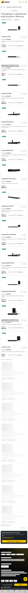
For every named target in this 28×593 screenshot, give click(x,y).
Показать (16, 19)
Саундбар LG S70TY (6, 36)
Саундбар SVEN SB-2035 (7, 150)
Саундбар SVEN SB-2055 (7, 121)
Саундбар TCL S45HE (6, 93)
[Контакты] (20, 2)
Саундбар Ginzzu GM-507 (7, 206)
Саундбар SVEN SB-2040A (7, 262)
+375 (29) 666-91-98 (8, 537)
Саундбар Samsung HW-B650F (8, 291)
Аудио (4, 7)
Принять (21, 584)
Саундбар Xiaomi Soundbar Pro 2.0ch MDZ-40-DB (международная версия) (10, 66)
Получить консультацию (15, 541)
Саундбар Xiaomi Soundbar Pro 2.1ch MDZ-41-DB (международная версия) (10, 320)
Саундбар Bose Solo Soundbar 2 (8, 178)
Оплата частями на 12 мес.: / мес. (16, 45)
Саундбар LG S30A (5, 347)
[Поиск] (23, 2)
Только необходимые (7, 584)
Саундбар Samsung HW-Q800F (8, 234)
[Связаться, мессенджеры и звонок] (25, 579)
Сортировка (3, 19)
